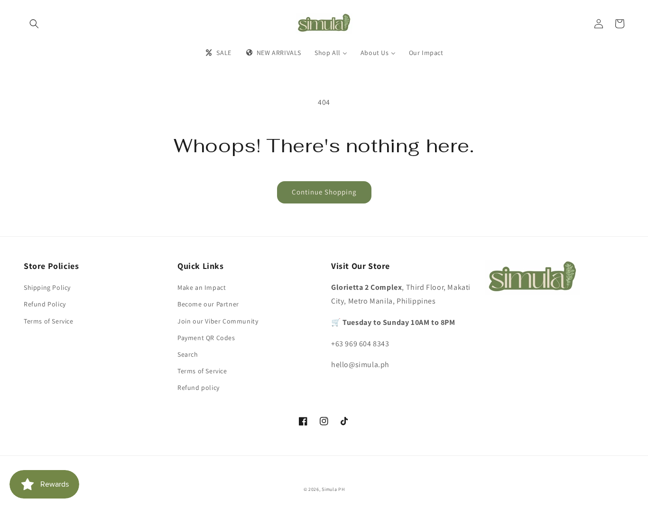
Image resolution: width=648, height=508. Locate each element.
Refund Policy (45, 304)
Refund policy (198, 387)
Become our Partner (208, 304)
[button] (34, 23)
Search (187, 354)
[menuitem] (218, 53)
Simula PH (333, 489)
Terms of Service (49, 321)
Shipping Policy (47, 287)
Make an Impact (201, 287)
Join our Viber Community (217, 321)
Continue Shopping (324, 191)
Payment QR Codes (206, 337)
